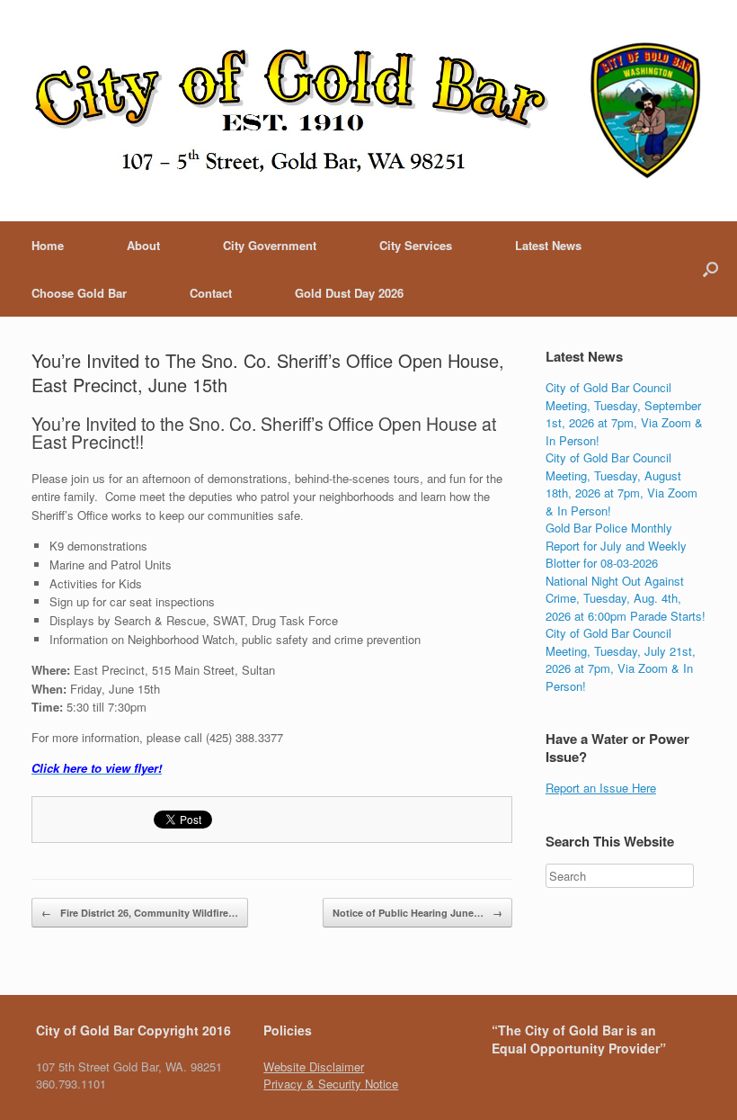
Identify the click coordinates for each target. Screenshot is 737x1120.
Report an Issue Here (601, 787)
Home (47, 245)
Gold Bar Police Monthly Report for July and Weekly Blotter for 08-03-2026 (616, 545)
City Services (415, 245)
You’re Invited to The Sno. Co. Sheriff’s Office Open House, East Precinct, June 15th (267, 372)
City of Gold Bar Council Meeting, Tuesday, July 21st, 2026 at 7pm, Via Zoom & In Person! (621, 659)
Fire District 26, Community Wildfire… (139, 912)
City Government (269, 245)
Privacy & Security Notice (330, 1083)
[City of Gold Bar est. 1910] (368, 110)
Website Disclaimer (313, 1066)
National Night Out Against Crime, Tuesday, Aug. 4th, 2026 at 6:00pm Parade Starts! (626, 598)
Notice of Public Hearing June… (417, 912)
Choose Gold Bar (79, 292)
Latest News (548, 245)
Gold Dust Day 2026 (349, 292)
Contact (211, 292)
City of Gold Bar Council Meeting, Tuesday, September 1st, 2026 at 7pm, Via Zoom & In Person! (624, 414)
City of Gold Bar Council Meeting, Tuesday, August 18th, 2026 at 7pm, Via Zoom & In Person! (621, 484)
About (143, 245)
